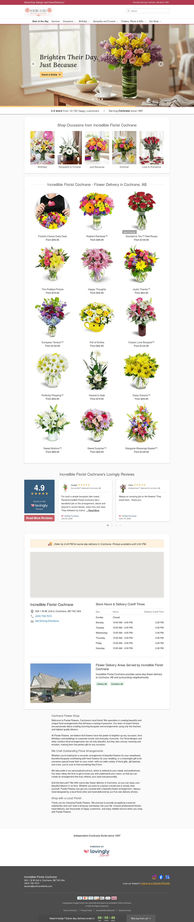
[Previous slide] (33, 64)
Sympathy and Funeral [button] (104, 21)
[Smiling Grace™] (123, 488)
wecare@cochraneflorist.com (38, 886)
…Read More (92, 510)
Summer (56, 21)
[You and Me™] (65, 488)
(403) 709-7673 (43, 616)
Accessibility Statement (105, 910)
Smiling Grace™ (134, 488)
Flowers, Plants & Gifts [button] (132, 21)
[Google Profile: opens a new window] (168, 877)
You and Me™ (76, 488)
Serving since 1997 (126, 110)
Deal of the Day (40, 21)
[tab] (96, 99)
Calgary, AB (102, 683)
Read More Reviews (39, 518)
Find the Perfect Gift (54, 74)
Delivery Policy (125, 910)
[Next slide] (161, 64)
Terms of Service (70, 910)
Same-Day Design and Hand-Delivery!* (44, 2)
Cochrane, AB (117, 683)
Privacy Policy (86, 910)
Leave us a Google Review (155, 883)
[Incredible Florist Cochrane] (46, 11)
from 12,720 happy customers (75, 110)
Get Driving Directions (47, 620)
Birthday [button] (83, 21)
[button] (108, 525)
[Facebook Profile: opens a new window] (161, 877)
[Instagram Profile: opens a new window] (154, 877)
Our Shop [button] (154, 21)
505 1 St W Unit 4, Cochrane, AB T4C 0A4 (44, 880)
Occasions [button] (68, 21)
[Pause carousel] (93, 99)
